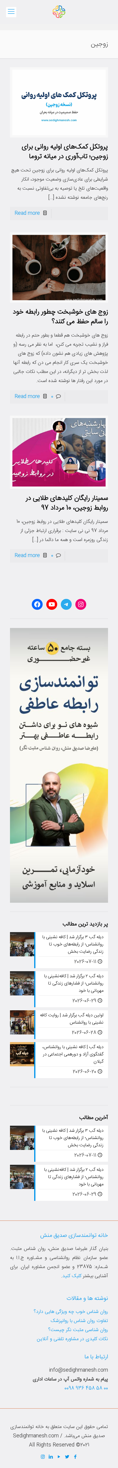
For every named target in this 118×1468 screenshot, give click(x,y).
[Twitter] (67, 1457)
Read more (27, 213)
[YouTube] (59, 1457)
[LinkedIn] (51, 1457)
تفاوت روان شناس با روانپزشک (79, 1321)
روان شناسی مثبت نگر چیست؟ (78, 1330)
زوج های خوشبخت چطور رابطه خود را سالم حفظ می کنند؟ (60, 317)
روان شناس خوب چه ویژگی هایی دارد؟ (71, 1312)
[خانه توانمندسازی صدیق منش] (59, 12)
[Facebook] (75, 1457)
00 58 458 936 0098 (86, 1388)
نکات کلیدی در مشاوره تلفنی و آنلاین (72, 1339)
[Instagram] (43, 1457)
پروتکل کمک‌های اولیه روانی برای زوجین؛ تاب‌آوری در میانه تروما (65, 151)
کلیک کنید (71, 1276)
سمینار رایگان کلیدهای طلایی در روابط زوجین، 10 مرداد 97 (67, 503)
